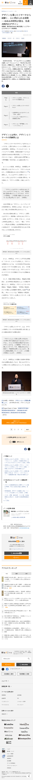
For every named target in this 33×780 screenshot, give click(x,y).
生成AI (22, 38)
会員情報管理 (10, 756)
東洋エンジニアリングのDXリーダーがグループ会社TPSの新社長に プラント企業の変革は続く (17, 599)
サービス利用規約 (11, 763)
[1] (28, 171)
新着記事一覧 (6, 686)
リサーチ (9, 38)
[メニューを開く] (2, 2)
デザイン (17, 38)
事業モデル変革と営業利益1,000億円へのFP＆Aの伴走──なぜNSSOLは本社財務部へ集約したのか (17, 604)
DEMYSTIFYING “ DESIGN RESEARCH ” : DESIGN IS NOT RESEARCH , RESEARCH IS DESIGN (15, 410)
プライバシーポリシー (12, 765)
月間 (26, 573)
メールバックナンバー (17, 549)
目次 (16, 92)
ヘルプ (8, 749)
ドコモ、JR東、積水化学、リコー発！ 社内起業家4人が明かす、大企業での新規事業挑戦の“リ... (17, 496)
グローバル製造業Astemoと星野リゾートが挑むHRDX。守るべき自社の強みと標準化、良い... (17, 486)
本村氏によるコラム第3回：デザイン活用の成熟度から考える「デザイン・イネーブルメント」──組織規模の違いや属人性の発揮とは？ (17, 472)
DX (18, 698)
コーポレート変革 (21, 701)
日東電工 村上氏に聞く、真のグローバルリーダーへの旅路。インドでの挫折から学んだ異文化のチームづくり (17, 579)
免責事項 (9, 758)
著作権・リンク (10, 751)
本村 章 (3, 31)
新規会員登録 (17, 553)
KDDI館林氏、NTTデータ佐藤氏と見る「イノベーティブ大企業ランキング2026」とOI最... (17, 491)
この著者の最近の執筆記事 (18, 517)
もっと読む (6, 500)
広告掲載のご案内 (8, 674)
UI (13, 38)
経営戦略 (19, 695)
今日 (7, 573)
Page (6, 106)
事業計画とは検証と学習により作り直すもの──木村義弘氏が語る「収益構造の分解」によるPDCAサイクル (17, 637)
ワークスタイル (5, 704)
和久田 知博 (19, 31)
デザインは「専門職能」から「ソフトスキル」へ (20, 124)
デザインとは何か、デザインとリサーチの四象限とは (20, 98)
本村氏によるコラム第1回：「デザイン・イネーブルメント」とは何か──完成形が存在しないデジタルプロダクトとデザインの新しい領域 (17, 460)
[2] (26, 289)
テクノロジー (20, 704)
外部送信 (9, 768)
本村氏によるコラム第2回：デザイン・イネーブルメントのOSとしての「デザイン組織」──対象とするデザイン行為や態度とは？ (17, 466)
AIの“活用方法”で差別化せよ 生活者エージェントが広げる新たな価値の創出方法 (17, 617)
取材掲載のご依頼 (24, 674)
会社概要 (9, 760)
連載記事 (4, 714)
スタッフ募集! (10, 753)
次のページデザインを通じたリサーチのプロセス (16, 422)
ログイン (17, 557)
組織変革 (4, 698)
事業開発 (4, 38)
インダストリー (5, 701)
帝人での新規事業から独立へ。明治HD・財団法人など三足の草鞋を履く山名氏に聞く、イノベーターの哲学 (17, 593)
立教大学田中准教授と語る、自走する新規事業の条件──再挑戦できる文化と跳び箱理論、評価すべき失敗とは (17, 623)
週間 (16, 573)
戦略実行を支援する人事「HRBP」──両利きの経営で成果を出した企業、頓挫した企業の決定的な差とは (17, 586)
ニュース (4, 681)
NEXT (27, 429)
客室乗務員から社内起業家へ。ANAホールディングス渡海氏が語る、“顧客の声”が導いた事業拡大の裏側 (17, 630)
